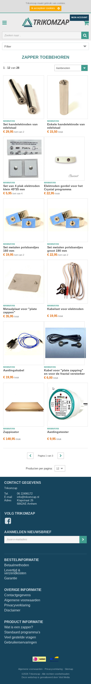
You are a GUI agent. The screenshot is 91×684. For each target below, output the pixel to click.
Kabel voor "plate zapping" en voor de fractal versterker (64, 372)
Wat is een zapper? (18, 627)
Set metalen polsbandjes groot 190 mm (65, 249)
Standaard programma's (22, 632)
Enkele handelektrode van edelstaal (66, 126)
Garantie (10, 578)
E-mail (8, 497)
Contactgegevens (17, 595)
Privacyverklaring (17, 605)
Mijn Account (79, 17)
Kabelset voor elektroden (65, 309)
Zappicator (11, 432)
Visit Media (64, 677)
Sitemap (69, 669)
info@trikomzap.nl (28, 497)
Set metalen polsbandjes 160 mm (21, 249)
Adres (7, 500)
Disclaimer (12, 610)
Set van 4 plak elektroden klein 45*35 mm (21, 187)
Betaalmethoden (15, 565)
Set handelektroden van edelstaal (20, 126)
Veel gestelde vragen (20, 637)
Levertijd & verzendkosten (15, 572)
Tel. (6, 493)
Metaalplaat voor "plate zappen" (20, 310)
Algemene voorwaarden (22, 600)
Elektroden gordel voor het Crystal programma (63, 187)
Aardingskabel (13, 370)
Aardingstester (58, 432)
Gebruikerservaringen (20, 642)
